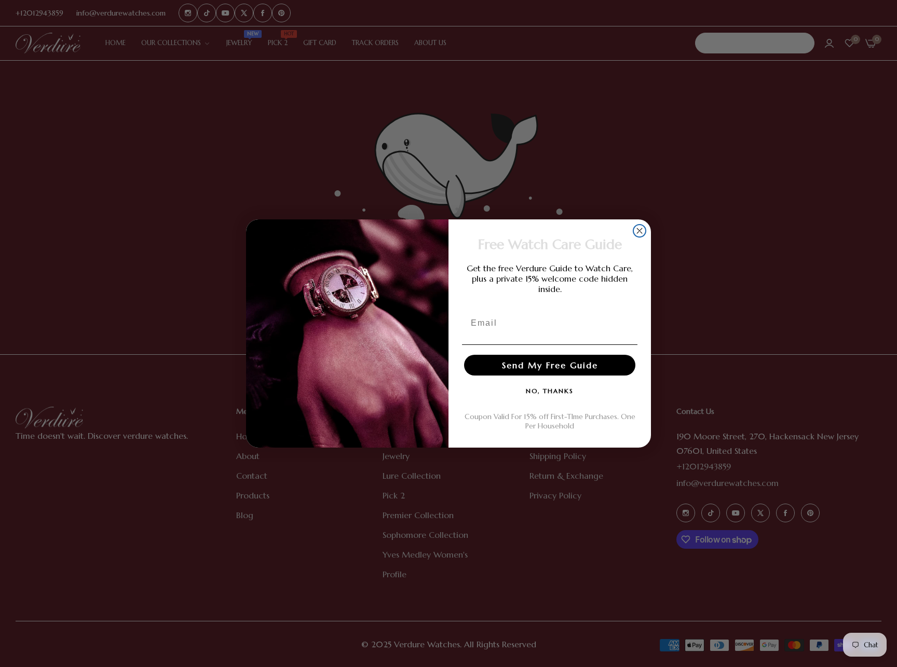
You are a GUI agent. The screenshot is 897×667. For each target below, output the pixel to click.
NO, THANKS (550, 391)
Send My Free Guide (550, 365)
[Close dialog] (639, 231)
